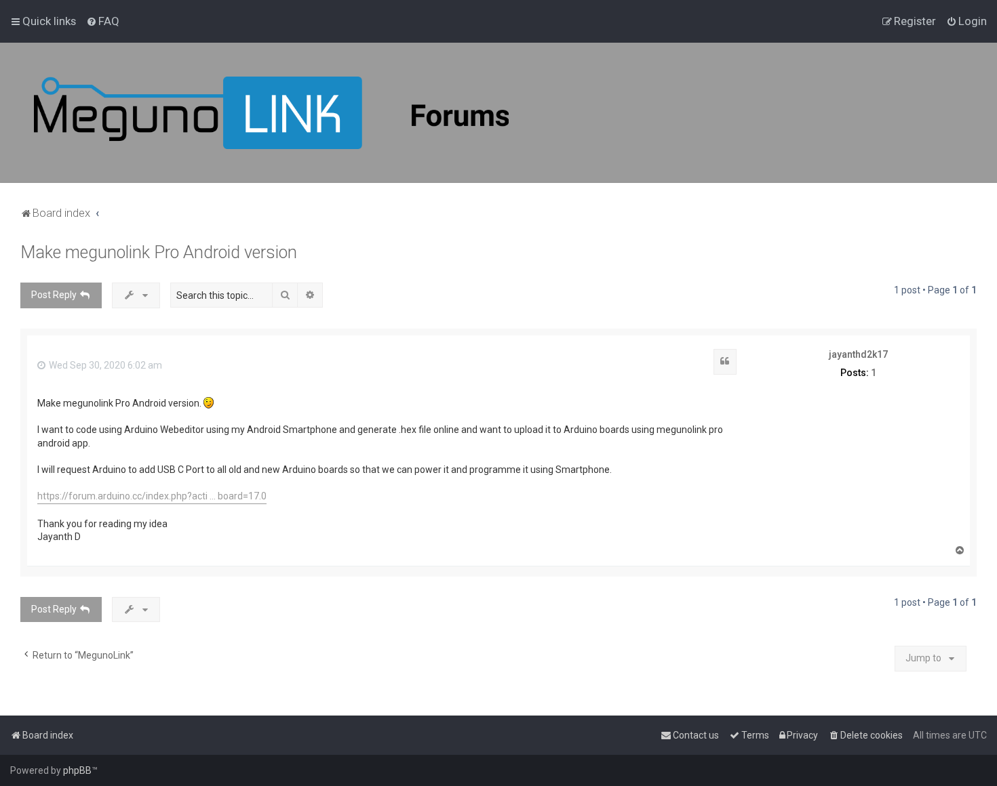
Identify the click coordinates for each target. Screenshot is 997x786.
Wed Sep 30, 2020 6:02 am (104, 365)
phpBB (77, 770)
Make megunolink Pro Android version (158, 252)
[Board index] (271, 113)
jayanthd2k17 (858, 354)
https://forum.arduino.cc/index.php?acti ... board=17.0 (152, 496)
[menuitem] (102, 21)
